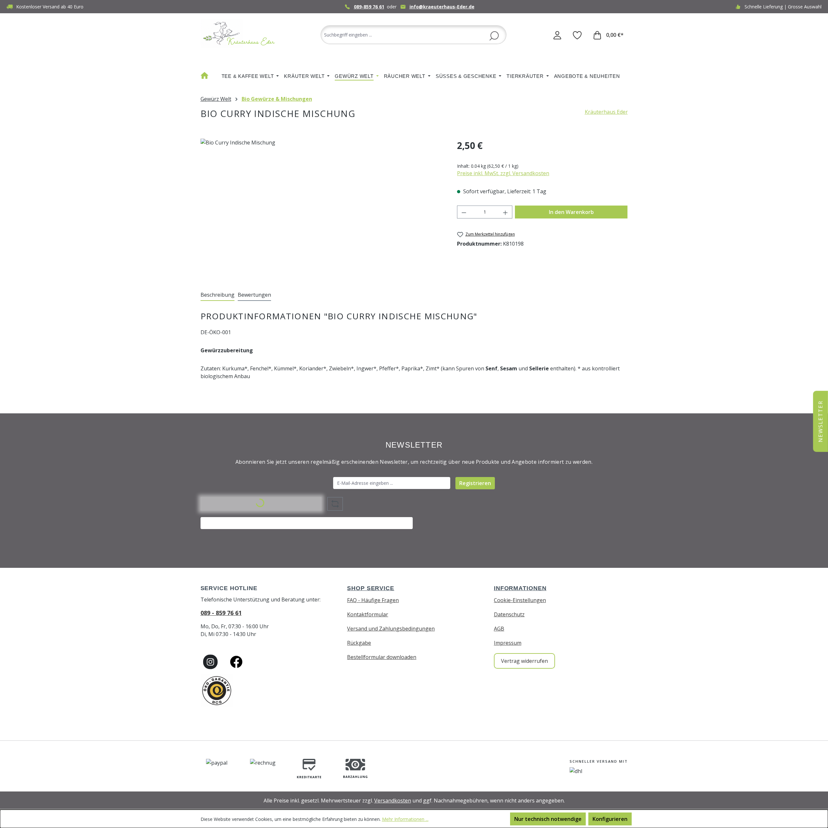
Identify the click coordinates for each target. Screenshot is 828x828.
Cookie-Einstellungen (520, 600)
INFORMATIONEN (520, 588)
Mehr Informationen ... (405, 819)
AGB (499, 628)
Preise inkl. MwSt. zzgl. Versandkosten (503, 173)
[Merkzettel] (577, 34)
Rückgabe (359, 642)
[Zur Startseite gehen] (239, 33)
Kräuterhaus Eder (606, 111)
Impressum (507, 642)
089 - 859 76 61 (221, 613)
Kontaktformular (367, 614)
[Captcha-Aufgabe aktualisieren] (335, 504)
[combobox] (413, 35)
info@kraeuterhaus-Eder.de (441, 7)
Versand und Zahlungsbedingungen (391, 628)
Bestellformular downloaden (381, 657)
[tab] (217, 295)
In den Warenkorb (571, 212)
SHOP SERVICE (370, 588)
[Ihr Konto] (557, 34)
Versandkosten (392, 800)
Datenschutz (509, 614)
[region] (322, 208)
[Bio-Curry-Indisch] (322, 208)
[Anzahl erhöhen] (505, 212)
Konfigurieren (610, 819)
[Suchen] (494, 35)
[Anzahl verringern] (464, 212)
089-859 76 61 (369, 7)
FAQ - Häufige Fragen (373, 600)
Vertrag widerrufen (524, 660)
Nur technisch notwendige (548, 819)
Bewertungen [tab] (254, 294)
